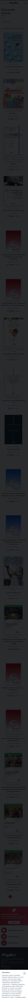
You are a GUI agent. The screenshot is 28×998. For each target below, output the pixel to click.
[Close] (24, 973)
